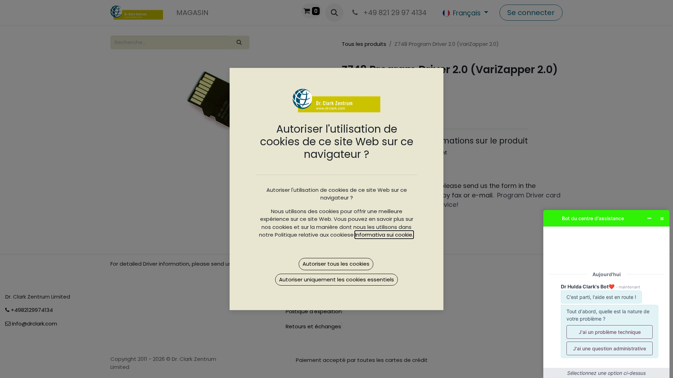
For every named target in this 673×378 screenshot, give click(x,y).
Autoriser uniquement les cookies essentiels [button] (336, 279)
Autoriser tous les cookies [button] (335, 263)
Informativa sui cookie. (384, 234)
